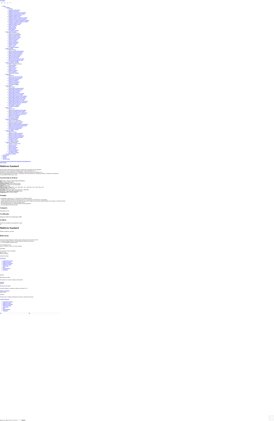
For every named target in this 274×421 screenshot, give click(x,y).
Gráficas (23, 161)
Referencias (28, 161)
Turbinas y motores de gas (11, 142)
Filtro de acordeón (13, 40)
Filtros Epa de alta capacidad (15, 78)
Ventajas (12, 161)
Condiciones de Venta (8, 260)
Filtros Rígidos (12, 66)
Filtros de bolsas (12, 26)
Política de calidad (7, 262)
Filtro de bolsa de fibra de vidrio (16, 60)
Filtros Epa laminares (13, 80)
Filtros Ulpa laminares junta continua (17, 111)
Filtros (4, 6)
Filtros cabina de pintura (11, 31)
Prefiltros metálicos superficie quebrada (17, 19)
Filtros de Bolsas (9, 48)
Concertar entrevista (4, 299)
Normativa (5, 269)
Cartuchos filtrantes (13, 151)
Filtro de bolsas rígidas (14, 57)
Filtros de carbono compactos (15, 134)
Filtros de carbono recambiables (16, 137)
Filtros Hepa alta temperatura (15, 128)
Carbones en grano (13, 139)
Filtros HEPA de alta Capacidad (16, 94)
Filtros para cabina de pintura (15, 123)
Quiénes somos (6, 159)
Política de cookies (7, 264)
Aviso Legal (5, 266)
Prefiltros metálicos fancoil (14, 24)
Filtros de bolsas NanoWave (15, 55)
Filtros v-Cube (12, 46)
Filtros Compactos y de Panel (12, 62)
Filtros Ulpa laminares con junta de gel (17, 114)
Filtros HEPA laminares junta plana (16, 99)
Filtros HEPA (9, 85)
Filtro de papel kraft (13, 43)
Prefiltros (8, 7)
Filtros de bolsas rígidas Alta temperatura (18, 125)
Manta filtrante (12, 29)
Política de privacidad (8, 263)
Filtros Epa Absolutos (13, 83)
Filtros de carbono (10, 130)
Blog (4, 267)
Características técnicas (5, 161)
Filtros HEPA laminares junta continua (17, 97)
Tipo (15, 161)
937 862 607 (3, 258)
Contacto (2, 282)
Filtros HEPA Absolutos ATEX (16, 89)
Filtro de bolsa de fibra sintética (16, 52)
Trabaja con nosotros (4, 290)
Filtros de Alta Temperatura (12, 119)
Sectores (5, 157)
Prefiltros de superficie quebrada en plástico (18, 21)
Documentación (6, 268)
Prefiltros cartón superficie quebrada (17, 13)
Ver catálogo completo (14, 30)
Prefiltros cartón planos (14, 11)
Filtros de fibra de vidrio (14, 38)
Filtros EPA (8, 74)
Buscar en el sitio (4, 420)
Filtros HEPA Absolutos (14, 92)
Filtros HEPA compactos (14, 105)
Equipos (5, 156)
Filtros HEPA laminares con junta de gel (18, 102)
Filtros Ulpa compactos (14, 116)
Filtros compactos (12, 71)
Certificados (19, 161)
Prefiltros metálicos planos (14, 16)
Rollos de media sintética (14, 35)
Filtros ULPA (9, 107)
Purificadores (6, 155)
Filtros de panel (12, 69)
